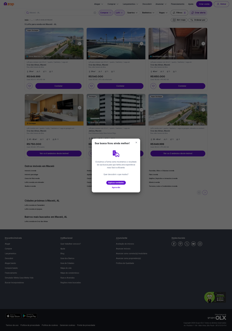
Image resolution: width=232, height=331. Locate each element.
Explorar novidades (116, 183)
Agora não (116, 187)
